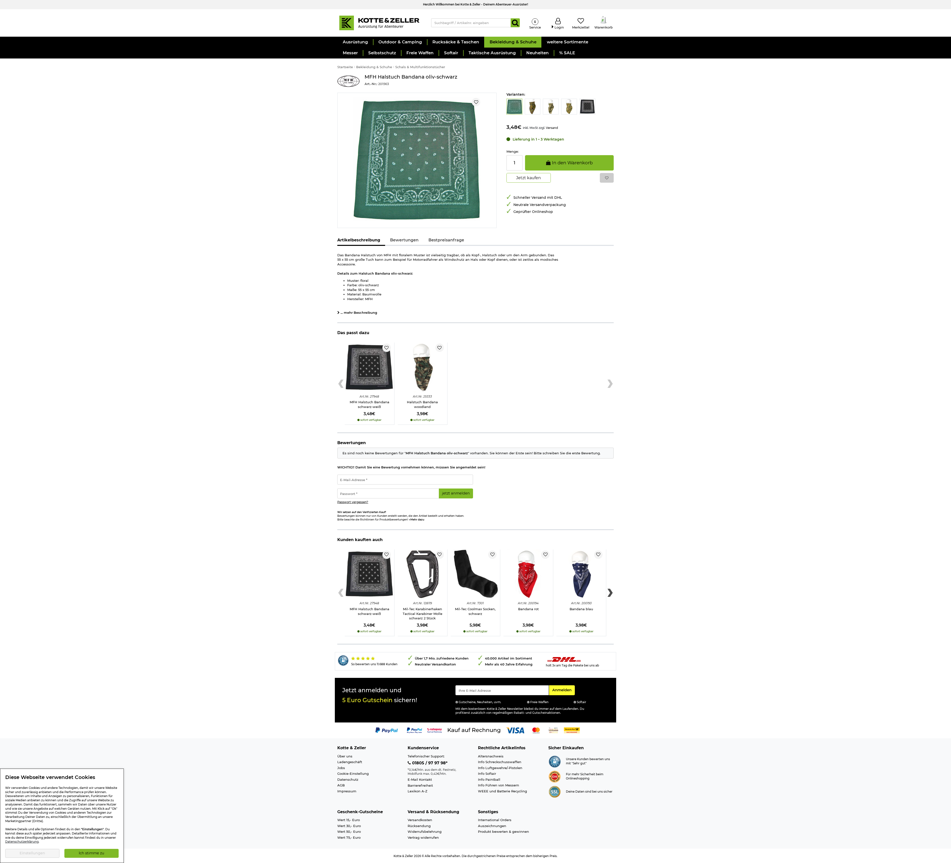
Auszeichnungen (492, 826)
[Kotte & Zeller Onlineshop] (379, 23)
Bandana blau (581, 609)
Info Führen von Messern (498, 785)
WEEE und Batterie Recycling (502, 791)
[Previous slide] (340, 383)
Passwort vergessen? (352, 502)
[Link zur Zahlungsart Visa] (515, 730)
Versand (552, 128)
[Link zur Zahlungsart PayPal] (386, 730)
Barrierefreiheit (420, 785)
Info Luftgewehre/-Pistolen (500, 768)
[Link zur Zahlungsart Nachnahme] (572, 730)
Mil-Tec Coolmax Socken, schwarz (475, 611)
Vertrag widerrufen (423, 837)
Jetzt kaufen (528, 177)
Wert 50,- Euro (349, 832)
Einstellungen (32, 853)
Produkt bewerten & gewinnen (503, 832)
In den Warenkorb (572, 163)
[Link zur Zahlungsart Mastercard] (536, 730)
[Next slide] (610, 383)
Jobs (341, 768)
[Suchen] (515, 22)
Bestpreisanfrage (446, 240)
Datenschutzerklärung (22, 841)
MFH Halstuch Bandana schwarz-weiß (369, 404)
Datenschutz (347, 779)
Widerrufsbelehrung (425, 832)
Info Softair (487, 774)
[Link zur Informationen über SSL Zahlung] (554, 791)
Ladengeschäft (349, 762)
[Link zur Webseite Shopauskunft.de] (554, 761)
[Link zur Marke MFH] (348, 81)
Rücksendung (419, 826)
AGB (341, 785)
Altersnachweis (490, 756)
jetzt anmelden (456, 493)
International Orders (494, 820)
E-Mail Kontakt (420, 779)
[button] (355, 42)
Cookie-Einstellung (353, 774)
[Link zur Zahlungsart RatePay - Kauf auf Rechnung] (434, 730)
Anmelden (563, 690)
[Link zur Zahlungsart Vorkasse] (553, 730)
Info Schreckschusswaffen (499, 762)
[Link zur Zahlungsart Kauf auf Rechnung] (474, 730)
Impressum (346, 791)
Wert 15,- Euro (348, 820)
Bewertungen (404, 240)
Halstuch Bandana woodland (422, 404)
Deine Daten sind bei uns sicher (589, 791)
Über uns (344, 756)
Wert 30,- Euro (349, 826)
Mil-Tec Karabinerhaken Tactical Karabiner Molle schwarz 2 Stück (422, 613)
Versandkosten (420, 820)
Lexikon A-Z (417, 791)
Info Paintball (489, 779)
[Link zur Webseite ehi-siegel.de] (554, 776)
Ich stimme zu (91, 853)
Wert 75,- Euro (349, 837)
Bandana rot (528, 609)
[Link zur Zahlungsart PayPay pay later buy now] (414, 730)
